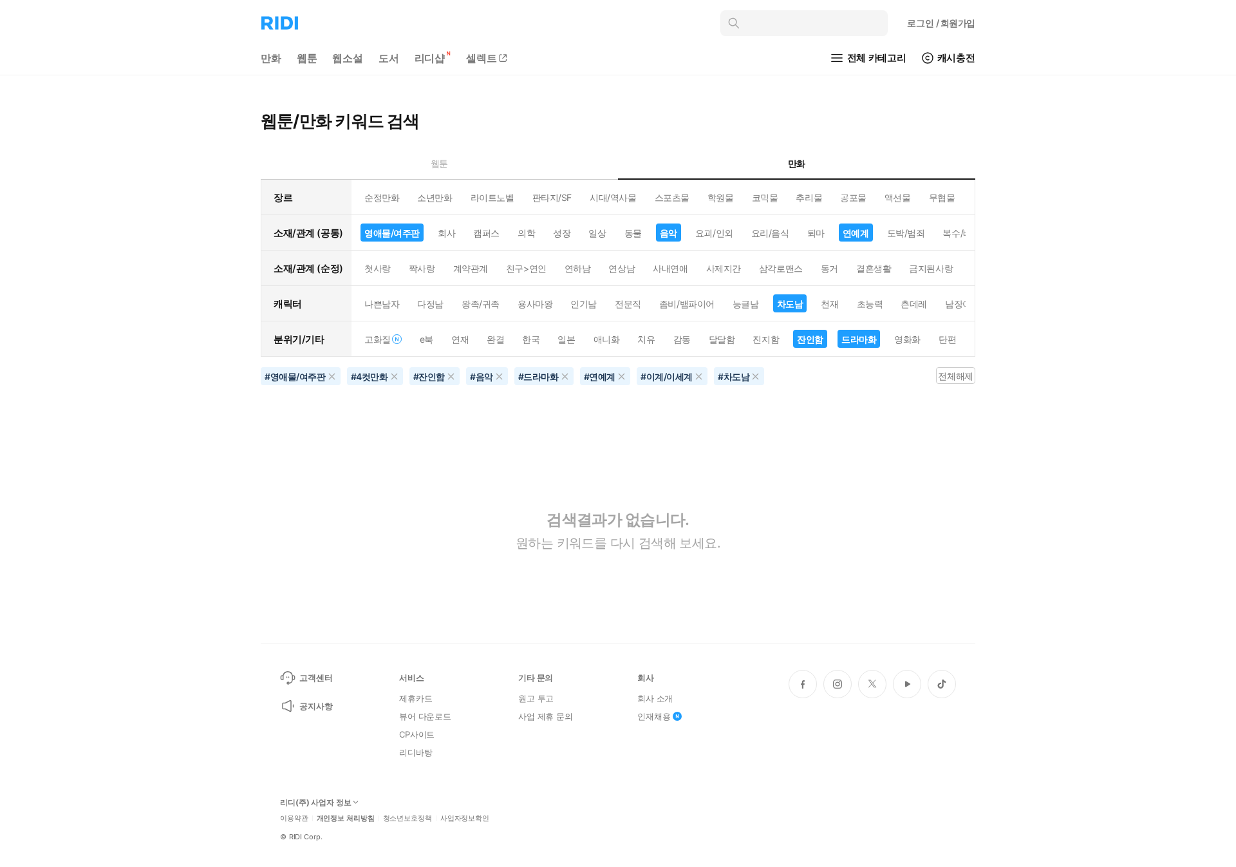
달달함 (722, 339)
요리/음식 (770, 232)
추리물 (809, 197)
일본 (566, 339)
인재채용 (653, 716)
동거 (829, 268)
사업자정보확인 (464, 818)
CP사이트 (417, 734)
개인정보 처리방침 (346, 818)
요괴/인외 (714, 232)
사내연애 (670, 268)
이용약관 (294, 818)
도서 (389, 58)
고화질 (377, 339)
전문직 (628, 303)
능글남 (746, 303)
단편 (947, 339)
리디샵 (430, 58)
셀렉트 (481, 58)
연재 (460, 339)
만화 (271, 58)
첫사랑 (377, 268)
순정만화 (381, 197)
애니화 (607, 339)
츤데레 (914, 303)
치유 (646, 339)
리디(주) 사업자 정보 (315, 802)
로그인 (941, 22)
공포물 (853, 197)
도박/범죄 (906, 232)
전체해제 (955, 375)
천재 (829, 303)
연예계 (856, 232)
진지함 (766, 339)
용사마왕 (535, 303)
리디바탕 (415, 752)
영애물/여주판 (392, 232)
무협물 (942, 197)
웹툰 (307, 58)
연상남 (621, 268)
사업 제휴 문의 (545, 716)
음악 (668, 232)
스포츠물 (672, 197)
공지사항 (315, 706)
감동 (682, 339)
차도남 (790, 303)
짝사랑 (422, 268)
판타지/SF (552, 197)
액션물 (898, 197)
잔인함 (810, 339)
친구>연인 (526, 268)
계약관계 (470, 268)
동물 (633, 232)
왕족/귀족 (481, 303)
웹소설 (347, 58)
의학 (526, 232)
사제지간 (723, 268)
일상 (597, 232)
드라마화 (858, 339)
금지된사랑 (931, 268)
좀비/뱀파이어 (687, 303)
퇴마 (816, 232)
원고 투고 (536, 698)
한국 (530, 339)
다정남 (430, 303)
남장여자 (962, 303)
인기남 (583, 303)
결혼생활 (873, 268)
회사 (446, 232)
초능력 (870, 303)
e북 (426, 339)
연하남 (578, 268)
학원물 (720, 197)
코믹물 (765, 197)
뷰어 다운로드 (425, 716)
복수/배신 (961, 232)
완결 (495, 339)
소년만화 (434, 197)
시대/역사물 (613, 197)
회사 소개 (655, 698)
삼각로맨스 (781, 268)
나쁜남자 (381, 303)
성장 (561, 232)
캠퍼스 (486, 232)
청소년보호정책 (407, 818)
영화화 (907, 339)
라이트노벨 (492, 197)
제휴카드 (415, 698)
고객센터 (315, 677)
